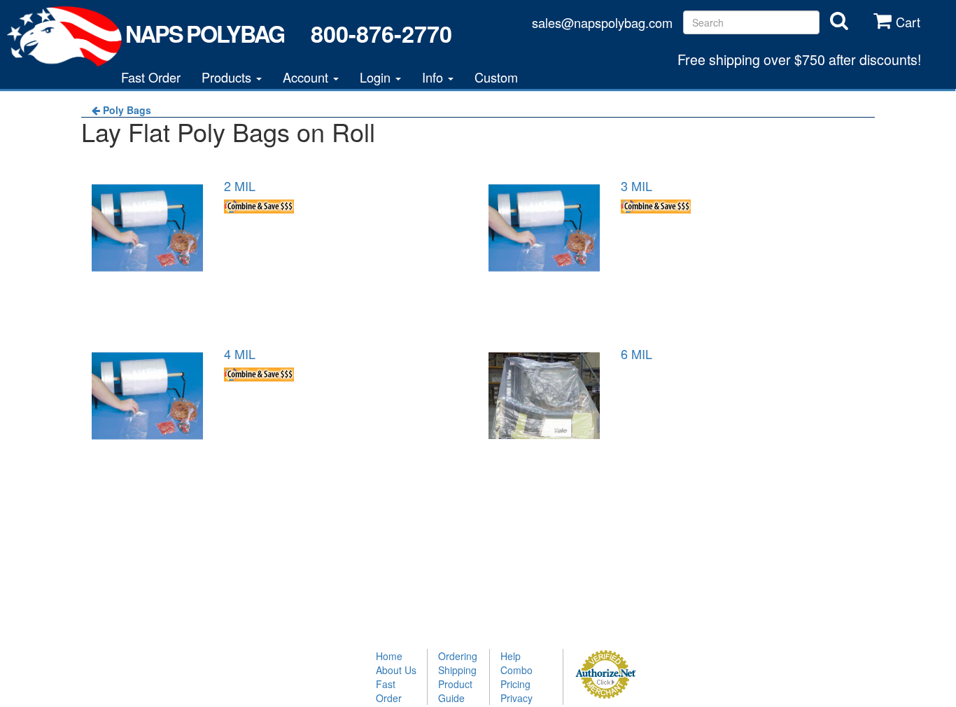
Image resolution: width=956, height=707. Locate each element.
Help (510, 656)
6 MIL (636, 353)
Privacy (516, 698)
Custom (496, 77)
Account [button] (307, 77)
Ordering (457, 656)
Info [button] (434, 77)
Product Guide (455, 691)
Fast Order (151, 77)
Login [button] (377, 77)
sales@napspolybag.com (602, 22)
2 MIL (239, 185)
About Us (396, 670)
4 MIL (239, 353)
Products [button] (228, 77)
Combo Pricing (516, 677)
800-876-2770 (381, 34)
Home (389, 656)
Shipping (457, 670)
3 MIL (636, 185)
